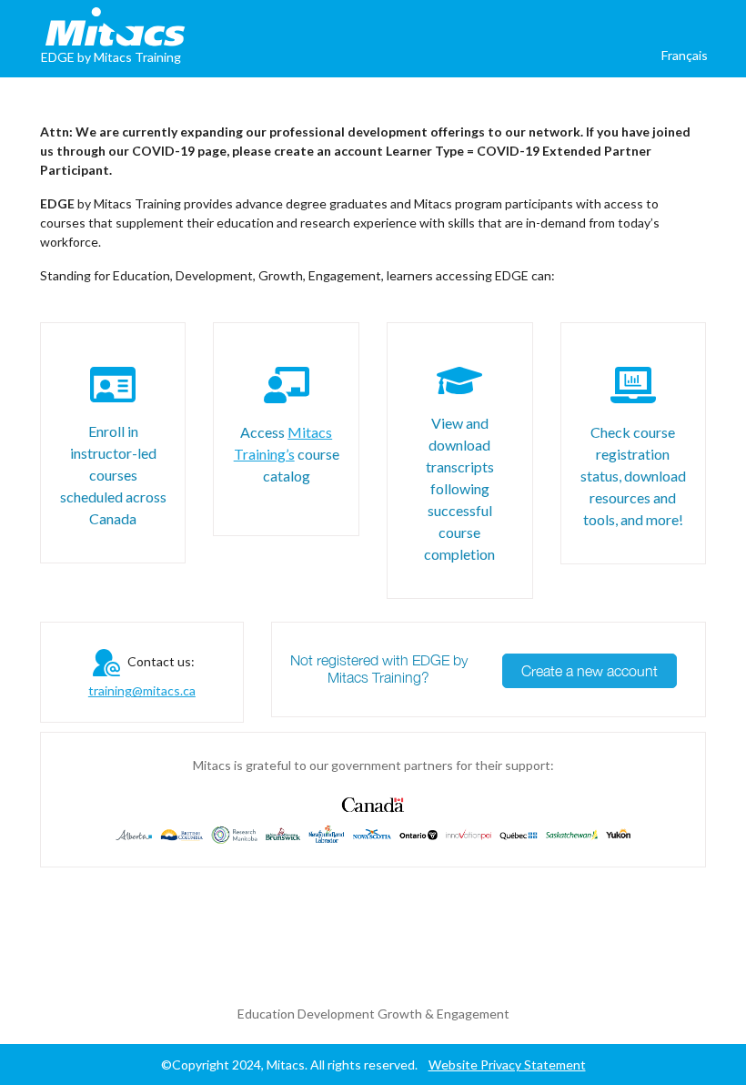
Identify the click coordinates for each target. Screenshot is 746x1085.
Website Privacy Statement (507, 1064)
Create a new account (589, 671)
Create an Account (655, 82)
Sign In (542, 82)
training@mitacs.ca (142, 690)
